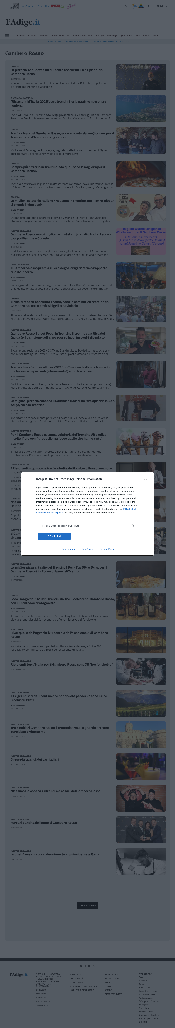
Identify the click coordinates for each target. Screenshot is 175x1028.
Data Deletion (68, 549)
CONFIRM (54, 536)
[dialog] (87, 514)
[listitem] (87, 526)
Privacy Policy (106, 549)
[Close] (146, 479)
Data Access (87, 549)
